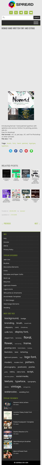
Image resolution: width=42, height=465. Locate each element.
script (30, 371)
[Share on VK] (21, 151)
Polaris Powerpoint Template (23, 422)
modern (8, 362)
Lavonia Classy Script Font (22, 412)
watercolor (10, 391)
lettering (24, 352)
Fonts (6, 271)
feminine (18, 338)
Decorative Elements (11, 267)
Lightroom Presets (10, 285)
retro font (21, 372)
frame (27, 343)
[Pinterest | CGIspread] (26, 12)
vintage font (26, 387)
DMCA (6, 246)
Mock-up (7, 278)
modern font (18, 362)
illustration (8, 352)
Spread (22, 211)
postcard (22, 367)
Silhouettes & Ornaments (13, 293)
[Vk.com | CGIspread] (31, 12)
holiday (30, 348)
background (11, 318)
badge (23, 319)
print (5, 372)
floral (27, 337)
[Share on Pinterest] (26, 151)
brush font (27, 323)
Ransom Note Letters (20, 402)
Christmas (24, 327)
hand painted (22, 143)
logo (21, 357)
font (14, 143)
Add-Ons (7, 260)
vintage (16, 386)
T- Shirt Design (9, 300)
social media (22, 376)
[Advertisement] (21, 38)
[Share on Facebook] (15, 151)
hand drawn (21, 348)
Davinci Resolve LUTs (20, 432)
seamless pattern (9, 376)
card (16, 327)
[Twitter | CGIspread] (16, 12)
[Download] (31, 151)
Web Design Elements (11, 304)
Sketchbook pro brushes (22, 441)
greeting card (9, 348)
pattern (29, 362)
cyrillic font (8, 332)
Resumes (7, 282)
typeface (5, 146)
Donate (6, 242)
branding (9, 323)
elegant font (8, 338)
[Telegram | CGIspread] (21, 12)
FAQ (5, 238)
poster (32, 367)
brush (9, 143)
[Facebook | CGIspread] (11, 12)
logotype (32, 143)
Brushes (6, 263)
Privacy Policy (8, 250)
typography (32, 382)
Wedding (7, 308)
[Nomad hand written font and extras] (21, 122)
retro (12, 372)
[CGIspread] (21, 9)
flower (8, 343)
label (16, 352)
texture (8, 381)
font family (18, 344)
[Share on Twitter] (10, 151)
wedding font (24, 392)
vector (6, 387)
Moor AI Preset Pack (20, 451)
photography (9, 367)
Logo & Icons (8, 289)
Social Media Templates (12, 297)
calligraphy (8, 327)
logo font (30, 357)
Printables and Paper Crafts (13, 274)
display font (21, 331)
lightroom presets (10, 357)
